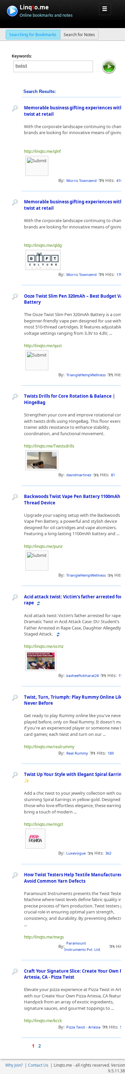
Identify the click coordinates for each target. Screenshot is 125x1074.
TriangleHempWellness (86, 374)
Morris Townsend (81, 180)
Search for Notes (79, 34)
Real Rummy (77, 753)
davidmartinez (78, 474)
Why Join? (14, 1065)
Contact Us (38, 1065)
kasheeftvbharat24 (82, 675)
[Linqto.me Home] (12, 10)
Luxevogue (76, 853)
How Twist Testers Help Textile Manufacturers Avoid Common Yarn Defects (74, 878)
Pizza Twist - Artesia (83, 1027)
